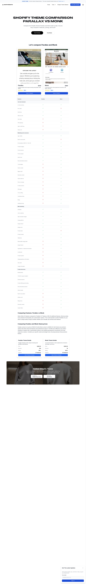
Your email (64, 575)
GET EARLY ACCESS (75, 4)
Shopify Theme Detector (62, 4)
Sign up (72, 580)
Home (48, 4)
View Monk (49, 32)
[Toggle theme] (83, 4)
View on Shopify (29, 93)
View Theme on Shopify (29, 355)
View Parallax (37, 32)
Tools (53, 4)
